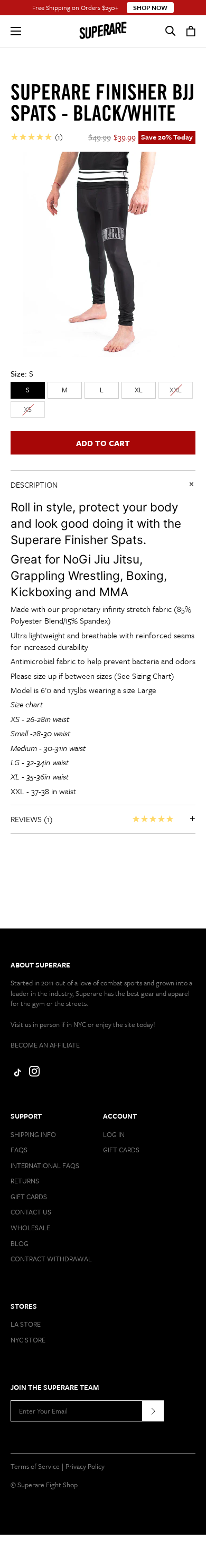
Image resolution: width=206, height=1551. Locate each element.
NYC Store (28, 1340)
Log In (114, 1134)
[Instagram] (34, 1074)
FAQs (19, 1149)
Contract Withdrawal (51, 1258)
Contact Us (31, 1212)
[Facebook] (16, 1074)
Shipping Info (33, 1134)
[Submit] (153, 1410)
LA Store (26, 1324)
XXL (176, 389)
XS (28, 409)
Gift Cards (29, 1196)
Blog (20, 1243)
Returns (25, 1180)
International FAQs (45, 1165)
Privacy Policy (85, 1466)
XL (139, 389)
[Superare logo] (103, 31)
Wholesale (30, 1227)
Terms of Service (35, 1466)
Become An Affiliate (45, 1045)
